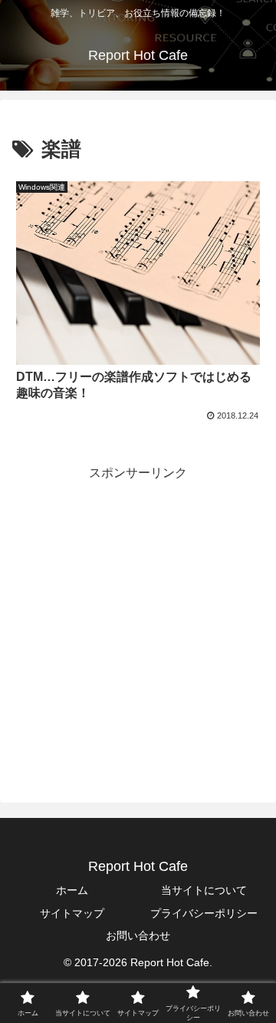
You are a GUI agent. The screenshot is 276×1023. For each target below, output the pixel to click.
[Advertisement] (138, 623)
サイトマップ (72, 913)
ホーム (72, 890)
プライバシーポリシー (204, 913)
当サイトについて (204, 890)
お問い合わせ (138, 935)
